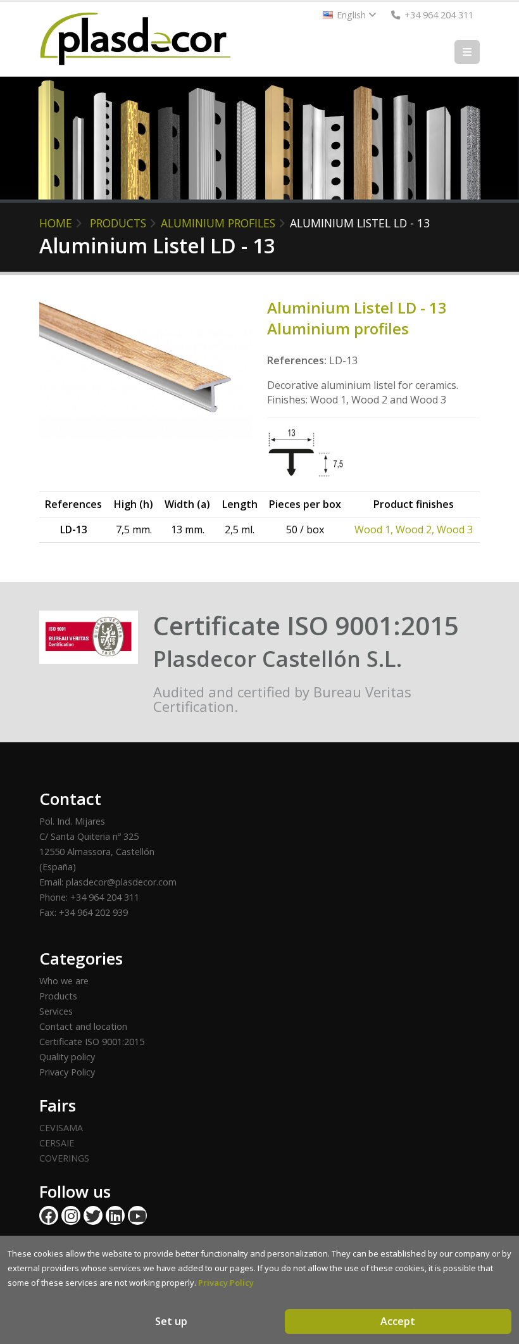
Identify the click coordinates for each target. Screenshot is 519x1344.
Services (56, 1011)
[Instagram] (70, 1215)
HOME (55, 223)
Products (58, 996)
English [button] (351, 15)
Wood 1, (375, 529)
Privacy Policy (67, 1072)
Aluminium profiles (218, 223)
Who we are (64, 981)
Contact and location (83, 1026)
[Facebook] (48, 1215)
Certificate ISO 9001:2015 (91, 1042)
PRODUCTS (118, 223)
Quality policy (67, 1057)
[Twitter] (93, 1215)
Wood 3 (455, 529)
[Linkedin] (115, 1215)
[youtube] (137, 1215)
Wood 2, (416, 529)
